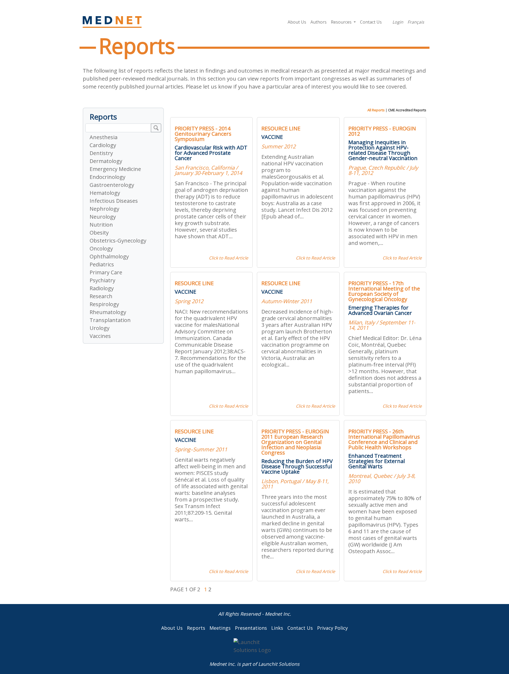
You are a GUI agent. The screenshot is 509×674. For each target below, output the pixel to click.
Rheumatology (108, 312)
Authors (318, 22)
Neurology (103, 216)
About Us (297, 22)
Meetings (220, 628)
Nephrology (104, 208)
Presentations (251, 628)
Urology (99, 328)
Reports (196, 628)
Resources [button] (342, 22)
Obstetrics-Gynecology (118, 240)
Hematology (105, 192)
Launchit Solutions (279, 664)
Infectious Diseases (114, 200)
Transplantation (110, 320)
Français (415, 22)
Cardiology (103, 145)
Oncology (101, 248)
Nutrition (101, 224)
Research (101, 296)
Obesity (99, 232)
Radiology (102, 288)
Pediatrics (102, 264)
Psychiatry (102, 280)
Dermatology (106, 161)
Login (397, 22)
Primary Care (106, 272)
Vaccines (100, 336)
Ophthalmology (109, 256)
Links (277, 628)
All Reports (376, 110)
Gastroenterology (112, 184)
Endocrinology (107, 176)
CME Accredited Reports (407, 110)
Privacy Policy (332, 628)
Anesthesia (103, 137)
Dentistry (101, 153)
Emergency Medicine (115, 169)
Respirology (104, 304)
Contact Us (371, 22)
